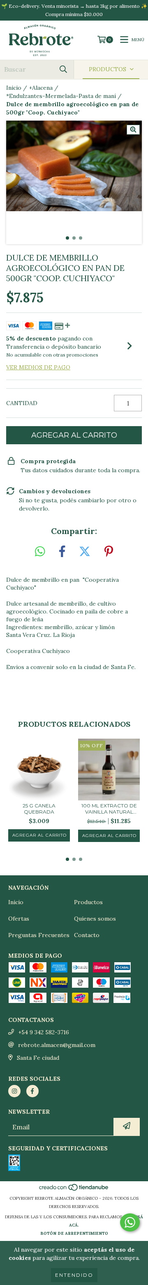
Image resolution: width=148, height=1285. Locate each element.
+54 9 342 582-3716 (43, 1032)
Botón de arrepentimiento (74, 1233)
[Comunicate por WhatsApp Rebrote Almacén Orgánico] (130, 1222)
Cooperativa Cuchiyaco (38, 651)
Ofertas (18, 918)
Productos (88, 902)
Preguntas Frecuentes (38, 935)
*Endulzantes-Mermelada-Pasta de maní (61, 96)
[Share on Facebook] (62, 551)
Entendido (74, 1275)
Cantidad (21, 403)
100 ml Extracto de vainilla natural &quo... (109, 808)
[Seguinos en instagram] (14, 1091)
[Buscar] (63, 69)
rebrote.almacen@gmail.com (56, 1045)
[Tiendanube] (74, 1190)
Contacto (86, 935)
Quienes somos (95, 918)
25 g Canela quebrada (39, 808)
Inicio (13, 87)
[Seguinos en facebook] (32, 1091)
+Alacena (41, 87)
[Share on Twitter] (84, 551)
